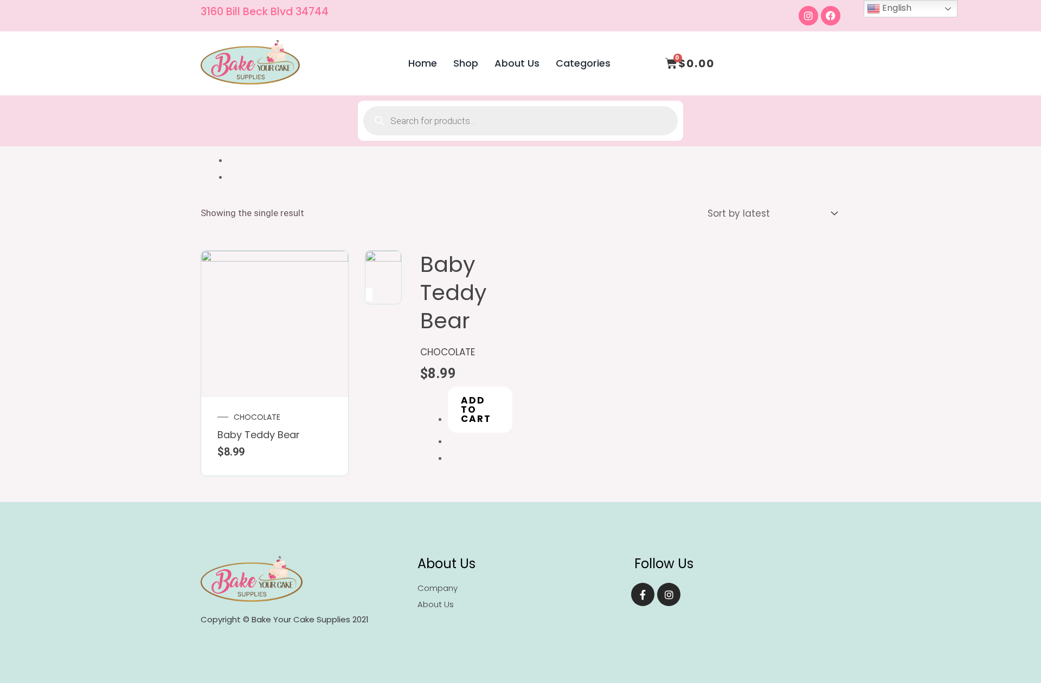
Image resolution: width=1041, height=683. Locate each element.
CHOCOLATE (257, 417)
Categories (583, 63)
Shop (465, 63)
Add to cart (476, 409)
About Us (516, 63)
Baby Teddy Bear (258, 434)
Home (422, 63)
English (895, 8)
